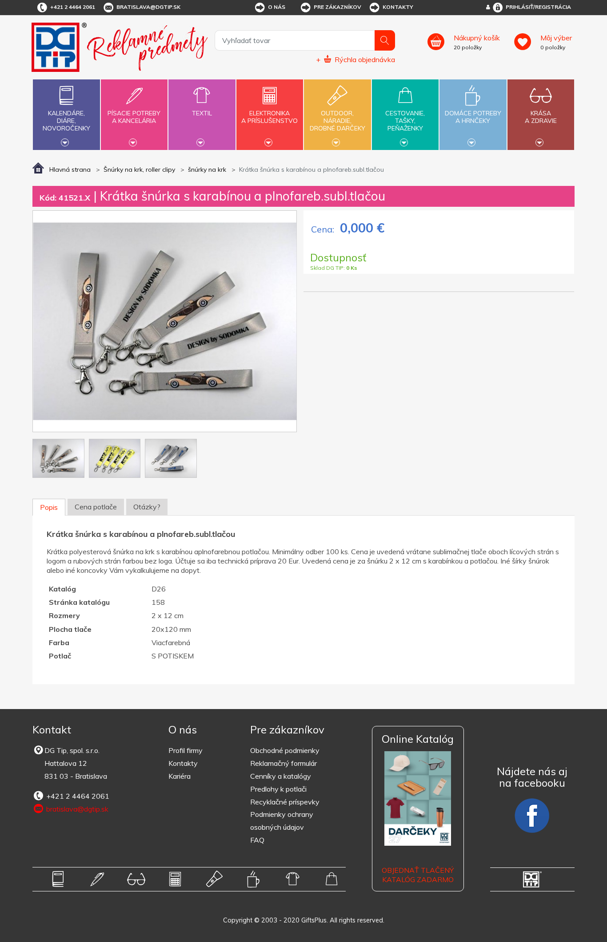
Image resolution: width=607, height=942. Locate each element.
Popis (49, 507)
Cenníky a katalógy (280, 776)
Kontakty (398, 7)
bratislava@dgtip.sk (148, 7)
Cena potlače (96, 506)
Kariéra (179, 776)
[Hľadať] (385, 40)
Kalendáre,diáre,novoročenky (66, 120)
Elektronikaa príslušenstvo (269, 117)
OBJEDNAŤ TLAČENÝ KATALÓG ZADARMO (418, 875)
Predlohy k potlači (278, 788)
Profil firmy (185, 750)
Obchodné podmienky (284, 750)
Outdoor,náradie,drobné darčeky (337, 120)
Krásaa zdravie (541, 117)
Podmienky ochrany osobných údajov (281, 821)
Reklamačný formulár (283, 763)
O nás (276, 7)
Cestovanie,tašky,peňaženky (405, 120)
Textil (202, 113)
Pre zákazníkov (337, 7)
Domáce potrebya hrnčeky (473, 117)
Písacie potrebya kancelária (134, 117)
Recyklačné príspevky (284, 801)
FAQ (257, 840)
